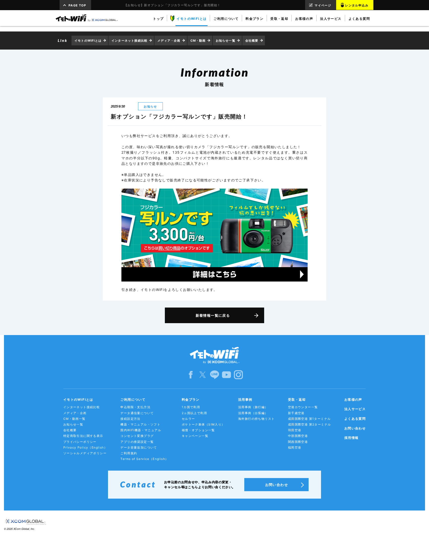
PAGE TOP (77, 5)
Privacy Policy (85, 447)
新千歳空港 (296, 413)
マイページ (323, 5)
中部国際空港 (298, 436)
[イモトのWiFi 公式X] (203, 374)
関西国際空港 (298, 442)
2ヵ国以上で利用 (194, 413)
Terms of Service (144, 459)
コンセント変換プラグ (137, 436)
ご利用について (132, 399)
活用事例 (245, 399)
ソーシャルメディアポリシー (85, 453)
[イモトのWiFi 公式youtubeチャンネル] (226, 374)
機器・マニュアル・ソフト (140, 424)
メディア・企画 (168, 40)
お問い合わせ (355, 428)
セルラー (188, 419)
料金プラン (191, 399)
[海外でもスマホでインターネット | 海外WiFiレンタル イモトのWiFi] (87, 18)
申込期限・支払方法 (135, 407)
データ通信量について (137, 413)
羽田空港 (294, 430)
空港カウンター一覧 (303, 407)
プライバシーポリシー (80, 442)
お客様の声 (353, 399)
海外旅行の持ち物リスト (256, 419)
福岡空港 (294, 447)
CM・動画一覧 (74, 419)
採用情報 (351, 438)
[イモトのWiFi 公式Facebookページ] (191, 374)
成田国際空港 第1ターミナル (309, 419)
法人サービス (355, 409)
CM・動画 (198, 40)
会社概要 (251, 40)
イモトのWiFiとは (88, 40)
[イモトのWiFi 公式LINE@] (214, 374)
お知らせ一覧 (225, 40)
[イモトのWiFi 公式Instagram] (238, 374)
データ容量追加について (138, 447)
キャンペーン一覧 (195, 436)
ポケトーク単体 (203, 424)
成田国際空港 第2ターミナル (309, 424)
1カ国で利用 (191, 407)
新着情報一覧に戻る (213, 315)
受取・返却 (297, 399)
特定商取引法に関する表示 (83, 436)
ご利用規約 (128, 453)
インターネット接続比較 (129, 40)
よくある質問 (355, 419)
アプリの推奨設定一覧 (137, 442)
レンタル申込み (356, 5)
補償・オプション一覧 (198, 430)
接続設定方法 (130, 419)
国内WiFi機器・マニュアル (140, 430)
